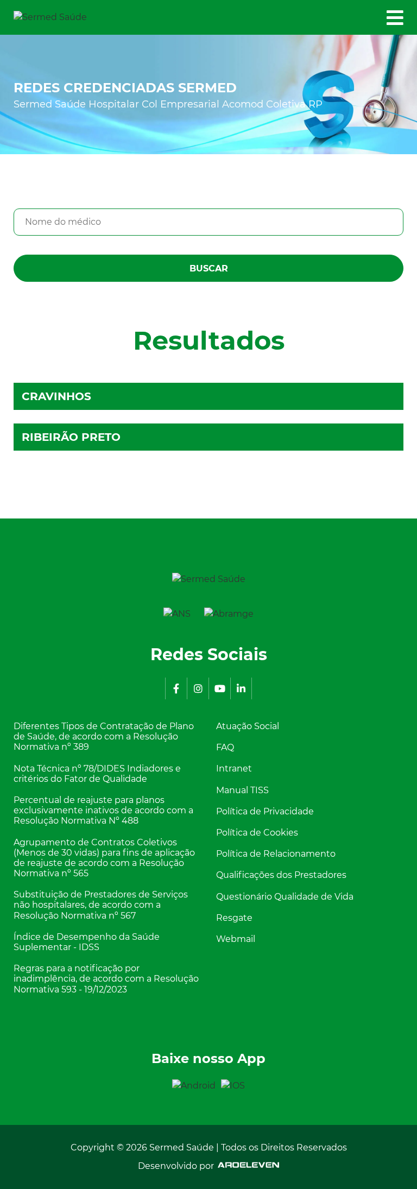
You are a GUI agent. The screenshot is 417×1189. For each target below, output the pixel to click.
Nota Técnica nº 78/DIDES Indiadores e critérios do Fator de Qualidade (97, 773)
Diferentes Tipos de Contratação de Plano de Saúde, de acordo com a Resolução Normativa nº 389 (104, 736)
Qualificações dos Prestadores (281, 875)
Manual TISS (242, 790)
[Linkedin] (241, 688)
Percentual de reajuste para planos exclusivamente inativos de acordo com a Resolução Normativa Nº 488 (103, 810)
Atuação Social (247, 726)
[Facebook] (176, 688)
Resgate (234, 918)
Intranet (234, 768)
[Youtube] (219, 688)
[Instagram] (197, 688)
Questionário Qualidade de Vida (284, 896)
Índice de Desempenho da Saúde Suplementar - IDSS (87, 942)
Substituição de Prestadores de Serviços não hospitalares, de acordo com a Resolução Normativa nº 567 (101, 904)
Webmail (235, 939)
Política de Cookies (257, 832)
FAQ (225, 747)
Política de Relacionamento (276, 854)
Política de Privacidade (265, 811)
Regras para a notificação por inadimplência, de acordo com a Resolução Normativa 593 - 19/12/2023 (106, 978)
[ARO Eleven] (246, 1166)
